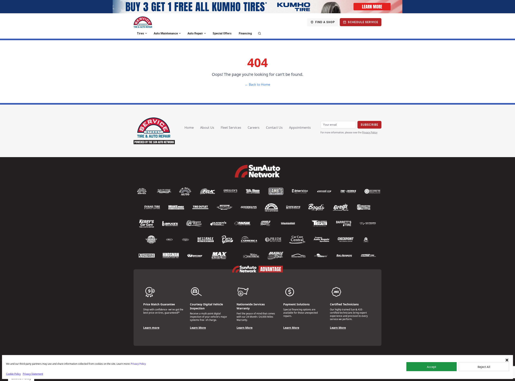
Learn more (151, 328)
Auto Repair (195, 33)
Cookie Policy (13, 374)
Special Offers (222, 33)
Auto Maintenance (166, 33)
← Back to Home (257, 84)
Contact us (274, 128)
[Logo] (143, 22)
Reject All (484, 367)
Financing (245, 33)
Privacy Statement (33, 374)
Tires (140, 33)
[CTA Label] (257, 6)
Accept (431, 367)
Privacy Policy (138, 364)
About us (207, 128)
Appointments (300, 128)
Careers (254, 128)
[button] (507, 360)
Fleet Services (231, 128)
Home (189, 128)
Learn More (198, 328)
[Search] (259, 33)
